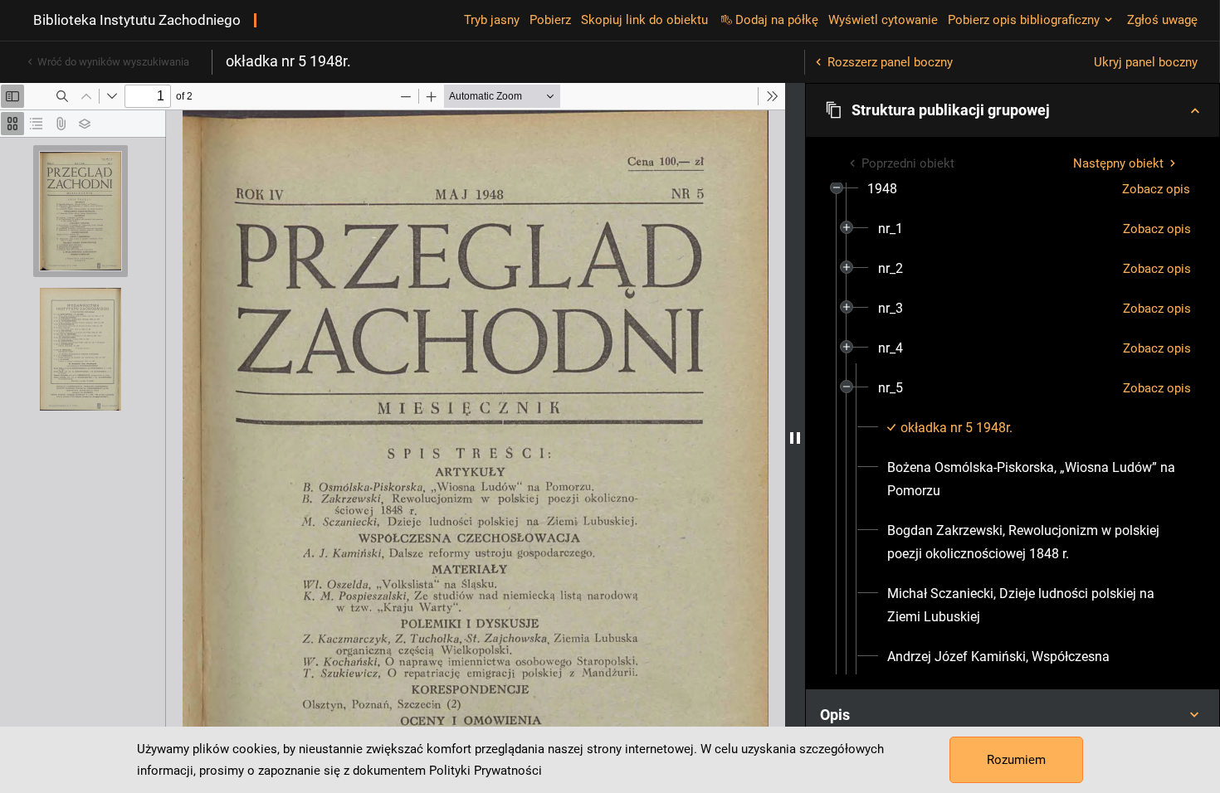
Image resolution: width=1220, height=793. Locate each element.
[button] (1012, 110)
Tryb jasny (492, 19)
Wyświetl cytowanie (883, 19)
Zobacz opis (1156, 189)
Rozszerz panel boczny (890, 62)
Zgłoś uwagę (1162, 19)
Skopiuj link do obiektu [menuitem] (644, 19)
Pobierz (550, 19)
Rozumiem (1016, 759)
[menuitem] (882, 189)
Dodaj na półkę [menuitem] (776, 19)
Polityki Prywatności (485, 770)
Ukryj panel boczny (1146, 62)
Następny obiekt (1118, 163)
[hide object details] (795, 438)
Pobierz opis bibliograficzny (1024, 19)
